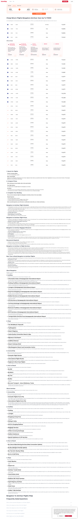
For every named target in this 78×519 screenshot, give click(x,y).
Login (72, 1)
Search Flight (39, 13)
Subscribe (65, 1)
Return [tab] (14, 5)
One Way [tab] (9, 5)
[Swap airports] (19, 9)
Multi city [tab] (19, 5)
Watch (11, 1)
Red (13, 1)
